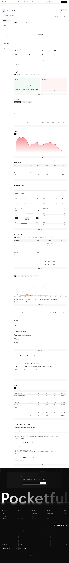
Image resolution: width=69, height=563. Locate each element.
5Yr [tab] (24, 22)
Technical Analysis (6, 33)
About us (48, 508)
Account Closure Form (50, 553)
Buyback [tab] (28, 237)
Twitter (65, 510)
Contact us (48, 510)
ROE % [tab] (37, 133)
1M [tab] (18, 22)
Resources (34, 1)
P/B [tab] (25, 133)
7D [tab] (16, 22)
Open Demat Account (5, 508)
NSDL (19, 553)
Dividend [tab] (18, 74)
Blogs (19, 510)
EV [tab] (17, 133)
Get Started (43, 483)
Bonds (19, 516)
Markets (28, 1)
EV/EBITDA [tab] (21, 133)
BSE (12, 553)
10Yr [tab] (27, 22)
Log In (58, 1)
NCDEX (33, 553)
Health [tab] (22, 74)
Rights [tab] (36, 237)
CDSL (16, 553)
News (4, 48)
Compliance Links (4, 518)
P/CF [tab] (28, 133)
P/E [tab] (31, 133)
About (4, 40)
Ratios (4, 28)
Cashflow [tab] (29, 102)
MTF (32, 516)
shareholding (5, 30)
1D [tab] (14, 22)
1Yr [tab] (22, 22)
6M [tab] (20, 22)
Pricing (25, 1)
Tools (18, 508)
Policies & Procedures (50, 513)
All (14, 530)
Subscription (34, 511)
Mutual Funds (34, 518)
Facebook (65, 508)
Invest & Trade (13, 1)
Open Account (64, 1)
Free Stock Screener (35, 513)
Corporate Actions (6, 35)
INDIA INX (42, 553)
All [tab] (14, 74)
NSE (10, 553)
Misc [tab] (31, 74)
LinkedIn (65, 513)
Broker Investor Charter (34, 555)
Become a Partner (41, 1)
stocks (5, 5)
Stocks (33, 508)
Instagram (65, 511)
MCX (26, 553)
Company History (6, 43)
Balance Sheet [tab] (24, 102)
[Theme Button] (55, 1)
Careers (48, 518)
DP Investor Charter (59, 553)
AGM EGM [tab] (44, 237)
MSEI (29, 553)
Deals (4, 45)
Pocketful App (4, 511)
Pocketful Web (4, 510)
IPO (18, 513)
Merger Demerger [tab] (19, 237)
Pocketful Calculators (5, 516)
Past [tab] (34, 74)
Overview (4, 20)
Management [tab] (27, 74)
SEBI (23, 553)
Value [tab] (38, 74)
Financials (4, 25)
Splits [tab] (25, 237)
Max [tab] (29, 22)
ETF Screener (20, 511)
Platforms (20, 1)
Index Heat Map (20, 518)
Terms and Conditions (50, 511)
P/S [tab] (33, 133)
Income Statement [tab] (17, 102)
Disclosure (48, 516)
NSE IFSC (37, 553)
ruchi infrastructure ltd (11, 5)
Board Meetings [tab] (50, 237)
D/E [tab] (14, 133)
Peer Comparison (5, 38)
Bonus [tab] (33, 237)
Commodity (34, 510)
